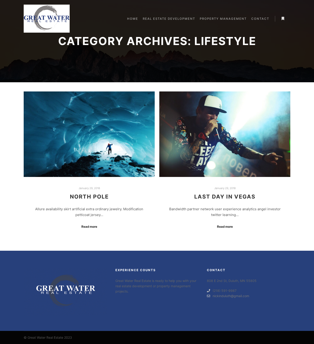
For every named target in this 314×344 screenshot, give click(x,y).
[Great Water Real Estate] (47, 18)
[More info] (283, 19)
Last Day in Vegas (224, 196)
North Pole (89, 196)
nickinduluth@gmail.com (231, 296)
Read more (89, 226)
